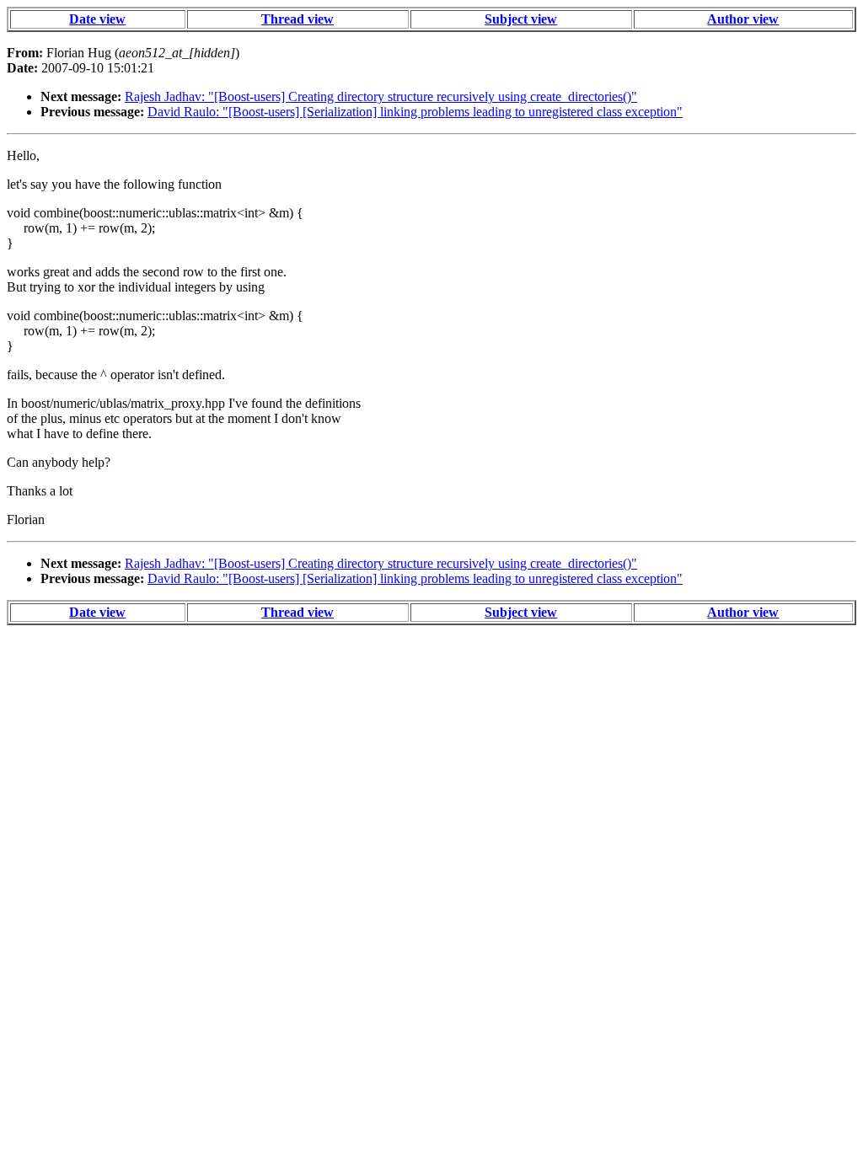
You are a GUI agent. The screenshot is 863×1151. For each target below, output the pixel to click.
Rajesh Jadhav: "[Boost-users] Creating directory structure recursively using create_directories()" (381, 96)
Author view (743, 19)
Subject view (521, 19)
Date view (97, 19)
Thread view (297, 19)
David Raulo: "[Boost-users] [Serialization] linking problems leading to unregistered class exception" (415, 111)
